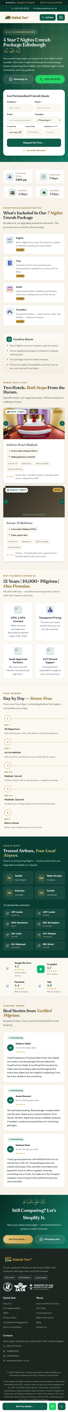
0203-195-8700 (21, 8)
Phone (38, 102)
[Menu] (61, 17)
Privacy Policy (10, 1317)
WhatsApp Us (20, 79)
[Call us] (61, 1406)
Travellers (39, 114)
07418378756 (12, 1351)
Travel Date (11, 126)
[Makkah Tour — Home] (16, 17)
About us (7, 1303)
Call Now (49, 17)
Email (10, 114)
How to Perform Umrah (47, 1303)
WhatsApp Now (52, 1239)
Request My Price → (34, 142)
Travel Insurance (44, 1312)
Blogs (38, 1322)
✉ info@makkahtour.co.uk (45, 8)
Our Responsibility (12, 1308)
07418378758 (12, 1355)
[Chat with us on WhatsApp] (52, 1406)
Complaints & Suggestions (15, 1322)
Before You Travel (44, 1317)
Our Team (41, 1308)
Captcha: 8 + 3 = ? (51, 126)
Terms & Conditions (12, 1327)
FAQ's (6, 1312)
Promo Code (30, 126)
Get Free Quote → (18, 1239)
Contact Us (41, 1327)
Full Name (12, 102)
